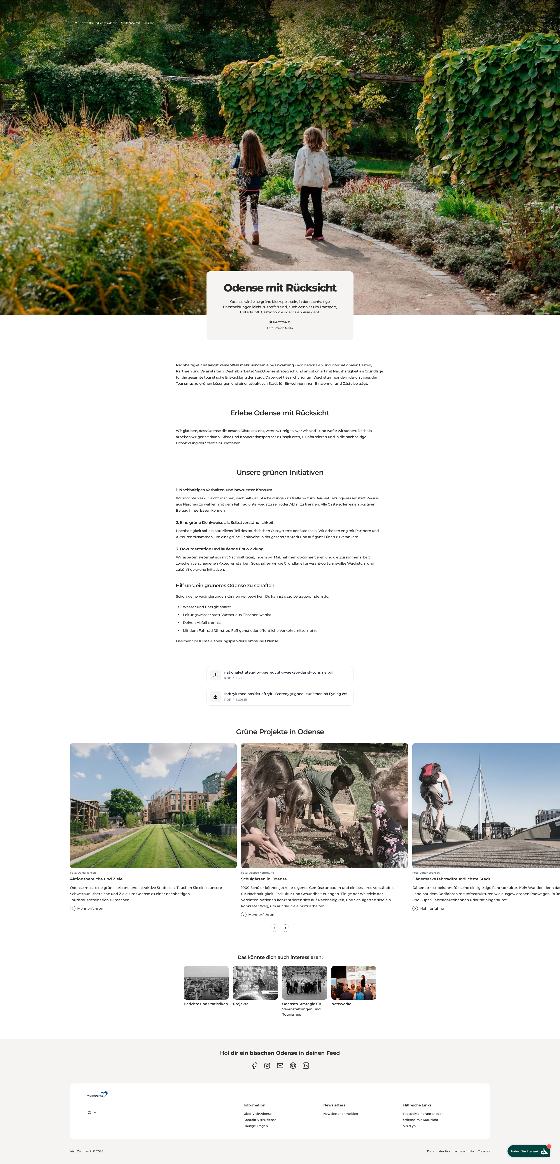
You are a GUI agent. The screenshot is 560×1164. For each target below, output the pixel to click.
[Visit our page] (267, 1065)
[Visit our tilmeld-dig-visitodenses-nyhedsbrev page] (280, 1065)
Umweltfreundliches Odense (98, 23)
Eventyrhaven (281, 321)
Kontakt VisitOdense (260, 1120)
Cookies (484, 1151)
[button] (280, 675)
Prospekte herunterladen (423, 1114)
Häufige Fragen (256, 1126)
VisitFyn (409, 1126)
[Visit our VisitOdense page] (254, 1065)
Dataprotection (439, 1151)
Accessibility (464, 1151)
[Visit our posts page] (306, 1065)
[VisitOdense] (97, 1094)
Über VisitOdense (258, 1114)
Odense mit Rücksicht (420, 1120)
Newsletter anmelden (340, 1114)
